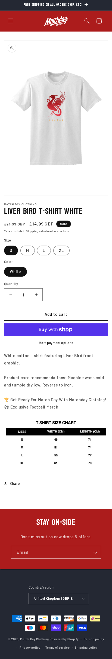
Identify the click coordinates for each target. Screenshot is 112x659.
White (15, 271)
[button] (11, 21)
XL (61, 250)
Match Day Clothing (34, 639)
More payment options (56, 343)
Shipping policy (86, 647)
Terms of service (57, 647)
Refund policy (94, 639)
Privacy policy (30, 647)
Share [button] (15, 483)
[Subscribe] (95, 552)
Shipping (32, 231)
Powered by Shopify (64, 639)
